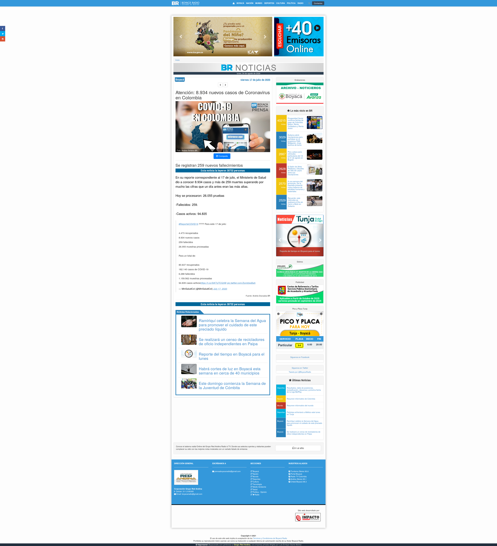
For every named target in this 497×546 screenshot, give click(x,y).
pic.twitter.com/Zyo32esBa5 (241, 282)
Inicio (177, 60)
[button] (180, 36)
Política (256, 492)
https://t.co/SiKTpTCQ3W (213, 282)
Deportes (256, 479)
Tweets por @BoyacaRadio (300, 372)
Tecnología (257, 484)
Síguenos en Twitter (300, 368)
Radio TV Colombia (299, 476)
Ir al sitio (299, 448)
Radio (257, 494)
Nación (255, 474)
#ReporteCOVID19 (188, 224)
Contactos (318, 3)
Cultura (256, 481)
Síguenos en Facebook (299, 357)
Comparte (223, 156)
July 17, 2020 (220, 288)
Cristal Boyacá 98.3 (299, 481)
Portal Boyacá (296, 474)
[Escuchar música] (299, 36)
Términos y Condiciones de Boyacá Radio (270, 538)
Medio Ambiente (259, 487)
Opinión (263, 492)
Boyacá (256, 471)
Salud (255, 489)
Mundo (255, 476)
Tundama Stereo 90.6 (300, 471)
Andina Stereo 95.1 (298, 479)
